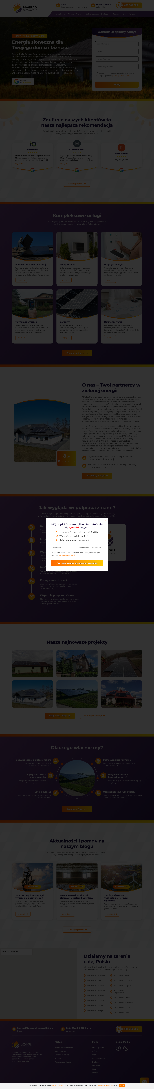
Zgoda (122, 1085)
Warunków (109, 1085)
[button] (105, 521)
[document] (77, 544)
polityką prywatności (57, 1085)
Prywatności (101, 1085)
